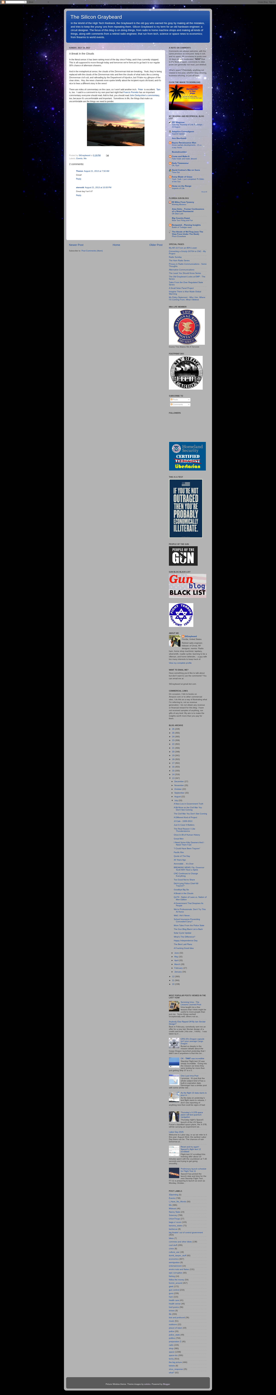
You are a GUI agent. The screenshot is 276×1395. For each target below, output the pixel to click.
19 (173, 755)
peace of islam (175, 1328)
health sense (175, 1304)
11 (173, 980)
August (177, 797)
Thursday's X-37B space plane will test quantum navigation (192, 1114)
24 (173, 737)
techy (171, 1359)
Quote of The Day (182, 856)
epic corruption (175, 1273)
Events (79, 158)
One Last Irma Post (189, 1076)
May (176, 957)
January (178, 972)
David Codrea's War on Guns (186, 170)
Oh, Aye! (175, 165)
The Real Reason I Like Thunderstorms (184, 830)
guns (171, 1293)
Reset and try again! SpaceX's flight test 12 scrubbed (191, 1149)
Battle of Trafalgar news (182, 227)
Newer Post (76, 244)
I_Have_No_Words (177, 1202)
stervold (80, 187)
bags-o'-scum (175, 1222)
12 (173, 976)
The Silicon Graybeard (96, 17)
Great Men (179, 839)
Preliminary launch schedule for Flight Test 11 (193, 1170)
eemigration (174, 1262)
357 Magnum (178, 122)
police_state (174, 1335)
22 (173, 744)
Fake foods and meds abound (184, 159)
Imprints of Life (178, 188)
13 (173, 778)
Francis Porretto (130, 92)
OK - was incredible (192, 1058)
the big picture (175, 1362)
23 (173, 740)
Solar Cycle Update (182, 933)
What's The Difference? (184, 937)
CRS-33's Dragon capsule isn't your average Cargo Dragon (192, 1041)
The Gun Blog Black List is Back (188, 929)
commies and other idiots (180, 1242)
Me (85, 158)
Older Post (155, 244)
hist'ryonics (174, 1307)
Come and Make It (180, 156)
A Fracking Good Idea (184, 948)
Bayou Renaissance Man (184, 143)
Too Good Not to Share (184, 880)
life (170, 1314)
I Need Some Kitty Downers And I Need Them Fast (189, 843)
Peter (140, 89)
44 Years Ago (180, 860)
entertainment (175, 1266)
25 (173, 733)
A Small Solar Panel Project (181, 288)
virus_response (176, 1369)
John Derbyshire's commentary (144, 95)
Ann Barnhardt (179, 138)
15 (173, 771)
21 (173, 748)
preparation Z (175, 1341)
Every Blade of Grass (182, 177)
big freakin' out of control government (186, 1232)
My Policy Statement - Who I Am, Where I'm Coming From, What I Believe (187, 298)
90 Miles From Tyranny (183, 202)
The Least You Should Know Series (185, 273)
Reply (78, 179)
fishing (172, 1276)
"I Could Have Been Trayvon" (187, 848)
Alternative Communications (181, 270)
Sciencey (173, 1215)
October (178, 789)
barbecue (173, 1229)
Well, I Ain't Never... (182, 915)
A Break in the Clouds (183, 893)
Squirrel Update (178, 134)
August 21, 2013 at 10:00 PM (98, 187)
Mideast (172, 1208)
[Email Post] (107, 155)
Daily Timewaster (180, 163)
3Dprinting (173, 1195)
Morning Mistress (179, 204)
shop (171, 1348)
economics (174, 1259)
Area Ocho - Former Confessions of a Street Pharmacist (188, 210)
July (176, 800)
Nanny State (174, 1212)
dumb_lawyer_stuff (177, 1255)
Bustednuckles (179, 152)
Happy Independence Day (186, 940)
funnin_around (175, 1283)
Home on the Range (181, 186)
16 (173, 767)
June (176, 953)
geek (171, 1286)
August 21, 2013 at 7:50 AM (96, 171)
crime (171, 1249)
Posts (175, 400)
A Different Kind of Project (185, 817)
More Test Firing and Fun (182, 220)
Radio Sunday (175, 257)
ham (171, 1297)
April (176, 960)
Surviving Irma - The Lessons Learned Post (191, 1003)
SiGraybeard (191, 636)
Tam (158, 89)
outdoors (173, 1324)
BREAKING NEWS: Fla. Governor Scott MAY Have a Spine (189, 868)
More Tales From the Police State (189, 925)
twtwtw (172, 1366)
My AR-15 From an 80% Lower (183, 248)
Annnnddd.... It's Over (184, 864)
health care (174, 1300)
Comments (177, 404)
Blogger (166, 1384)
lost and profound (177, 1317)
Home (116, 244)
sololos (147, 1384)
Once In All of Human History (187, 835)
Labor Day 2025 (176, 1132)
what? (171, 1373)
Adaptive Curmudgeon (183, 131)
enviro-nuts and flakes (179, 1269)
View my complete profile (180, 663)
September (179, 793)
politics (172, 1338)
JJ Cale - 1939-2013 (183, 821)
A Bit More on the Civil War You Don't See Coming (188, 808)
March (177, 964)
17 (173, 763)
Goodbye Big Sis (181, 890)
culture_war (174, 1252)
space (171, 1352)
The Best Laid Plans (183, 944)
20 (173, 752)
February (178, 968)
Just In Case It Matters (184, 825)
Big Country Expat (181, 218)
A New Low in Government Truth (188, 804)
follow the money (176, 1280)
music (171, 1321)
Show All (204, 192)
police (171, 1331)
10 (173, 984)
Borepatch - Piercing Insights (186, 225)
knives (172, 1311)
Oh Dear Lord (177, 214)
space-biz (173, 1355)
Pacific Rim (179, 852)
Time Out (176, 172)
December (179, 781)
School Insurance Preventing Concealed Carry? (187, 920)
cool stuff (173, 1245)
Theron (79, 171)
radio (171, 1345)
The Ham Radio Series (179, 260)
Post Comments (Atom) (92, 251)
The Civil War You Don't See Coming (190, 814)
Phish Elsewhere (179, 236)
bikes (171, 1238)
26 (173, 729)
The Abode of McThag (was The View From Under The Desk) (187, 233)
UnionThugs (174, 1219)
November (179, 785)
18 (173, 759)
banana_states (175, 1226)
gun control (174, 1290)
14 (173, 774)
